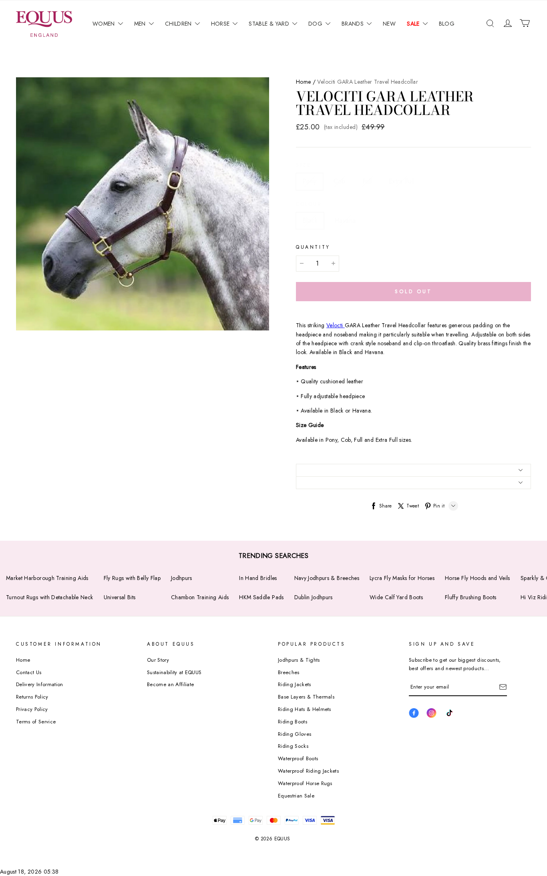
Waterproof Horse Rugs (305, 783)
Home (303, 82)
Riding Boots (292, 721)
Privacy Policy (32, 709)
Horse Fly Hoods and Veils (477, 578)
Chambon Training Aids (200, 597)
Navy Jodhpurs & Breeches (326, 578)
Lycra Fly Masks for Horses (402, 578)
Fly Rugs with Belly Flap (132, 578)
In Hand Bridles (258, 578)
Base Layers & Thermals (306, 697)
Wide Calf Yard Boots (396, 597)
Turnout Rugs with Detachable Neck (49, 597)
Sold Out (413, 291)
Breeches (289, 672)
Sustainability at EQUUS (174, 672)
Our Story (158, 660)
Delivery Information (39, 684)
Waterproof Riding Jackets (308, 771)
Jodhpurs (181, 578)
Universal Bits (120, 597)
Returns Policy (32, 697)
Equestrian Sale (296, 795)
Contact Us (28, 672)
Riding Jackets (294, 684)
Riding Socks (293, 746)
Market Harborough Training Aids (47, 578)
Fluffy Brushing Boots (470, 597)
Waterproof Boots (298, 758)
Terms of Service (36, 721)
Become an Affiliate (170, 684)
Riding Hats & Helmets (304, 709)
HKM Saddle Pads (261, 597)
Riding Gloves (294, 734)
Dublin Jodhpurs (313, 597)
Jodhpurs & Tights (299, 660)
